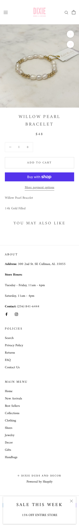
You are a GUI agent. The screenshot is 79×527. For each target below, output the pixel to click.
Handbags (11, 457)
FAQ (8, 360)
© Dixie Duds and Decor (39, 475)
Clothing (10, 420)
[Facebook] (6, 314)
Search (9, 338)
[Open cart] (73, 12)
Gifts (8, 450)
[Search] (66, 12)
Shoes (8, 428)
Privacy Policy (14, 345)
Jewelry (9, 435)
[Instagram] (16, 314)
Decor (9, 442)
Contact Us (12, 367)
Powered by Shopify (39, 482)
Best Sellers (12, 406)
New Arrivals (13, 398)
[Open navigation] (6, 12)
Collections (12, 413)
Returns (10, 352)
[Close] (71, 501)
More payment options (39, 187)
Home (9, 391)
